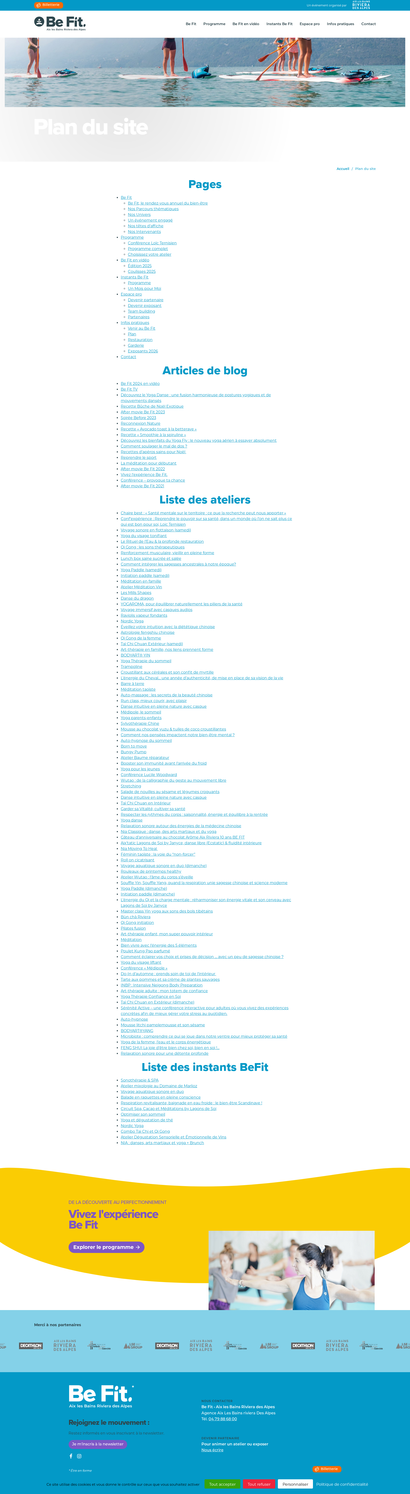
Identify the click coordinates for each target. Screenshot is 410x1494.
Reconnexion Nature (140, 423)
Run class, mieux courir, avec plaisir (154, 701)
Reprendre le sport (139, 457)
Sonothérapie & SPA (139, 1080)
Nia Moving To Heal (139, 848)
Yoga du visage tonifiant (144, 536)
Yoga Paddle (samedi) (141, 570)
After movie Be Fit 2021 (142, 486)
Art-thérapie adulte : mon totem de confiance (164, 991)
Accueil (343, 169)
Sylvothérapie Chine (140, 723)
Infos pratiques (340, 24)
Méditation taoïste (138, 689)
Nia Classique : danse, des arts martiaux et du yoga (168, 831)
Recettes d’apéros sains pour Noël (153, 452)
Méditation (131, 939)
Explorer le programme (103, 1247)
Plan (132, 334)
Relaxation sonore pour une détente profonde (165, 1053)
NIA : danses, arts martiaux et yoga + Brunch (162, 1143)
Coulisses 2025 (142, 271)
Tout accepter (222, 1484)
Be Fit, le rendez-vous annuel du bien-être (168, 203)
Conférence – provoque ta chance (153, 480)
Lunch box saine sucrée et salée (151, 558)
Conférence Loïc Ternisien (152, 243)
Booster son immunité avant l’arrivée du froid (164, 763)
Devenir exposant (145, 305)
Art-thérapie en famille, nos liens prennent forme (167, 649)
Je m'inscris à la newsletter (98, 1444)
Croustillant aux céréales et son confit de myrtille (167, 672)
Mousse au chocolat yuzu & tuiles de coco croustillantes (173, 729)
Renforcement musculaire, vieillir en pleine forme (167, 553)
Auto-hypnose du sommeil (146, 740)
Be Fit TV (129, 389)
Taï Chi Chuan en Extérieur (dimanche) (157, 1002)
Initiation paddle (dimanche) (148, 894)
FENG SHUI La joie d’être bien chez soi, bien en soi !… (170, 1048)
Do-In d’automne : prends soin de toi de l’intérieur (168, 974)
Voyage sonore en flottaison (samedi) (156, 530)
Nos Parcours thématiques (153, 209)
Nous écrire (212, 1450)
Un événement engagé (150, 220)
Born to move (134, 746)
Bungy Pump (133, 752)
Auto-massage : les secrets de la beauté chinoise (167, 695)
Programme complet (148, 249)
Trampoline (131, 666)
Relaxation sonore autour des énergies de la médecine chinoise (181, 826)
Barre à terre (132, 683)
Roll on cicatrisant (137, 860)
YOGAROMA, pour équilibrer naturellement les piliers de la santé (181, 604)
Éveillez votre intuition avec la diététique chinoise (168, 627)
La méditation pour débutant (149, 463)
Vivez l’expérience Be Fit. (144, 474)
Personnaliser (295, 1484)
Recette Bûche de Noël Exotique (152, 406)
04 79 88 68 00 (223, 1419)
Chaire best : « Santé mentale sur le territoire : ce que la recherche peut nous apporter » (203, 513)
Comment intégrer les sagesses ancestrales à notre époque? (178, 564)
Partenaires (138, 317)
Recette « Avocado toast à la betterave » (159, 429)
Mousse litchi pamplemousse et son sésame (163, 1025)
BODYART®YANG (137, 1030)
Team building (141, 311)
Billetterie (51, 5)
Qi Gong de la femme (141, 638)
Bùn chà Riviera (135, 917)
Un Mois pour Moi (144, 288)
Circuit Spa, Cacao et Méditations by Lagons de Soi (168, 1108)
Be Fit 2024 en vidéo (140, 383)
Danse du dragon (137, 598)
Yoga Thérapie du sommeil (146, 661)
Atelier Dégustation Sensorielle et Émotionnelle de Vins (173, 1137)
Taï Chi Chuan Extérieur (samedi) (152, 644)
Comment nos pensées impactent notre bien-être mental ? (178, 735)
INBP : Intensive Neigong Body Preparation (162, 985)
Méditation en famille (141, 581)
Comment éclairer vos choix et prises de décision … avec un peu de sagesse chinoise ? (202, 957)
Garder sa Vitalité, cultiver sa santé (153, 809)
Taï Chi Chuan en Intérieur (146, 803)
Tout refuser (259, 1484)
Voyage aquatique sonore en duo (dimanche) (164, 866)
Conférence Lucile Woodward (149, 774)
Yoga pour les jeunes (140, 769)
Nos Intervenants (144, 231)
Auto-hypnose (134, 1019)
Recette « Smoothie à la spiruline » (153, 435)
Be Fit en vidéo (246, 24)
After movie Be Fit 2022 (143, 469)
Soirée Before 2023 (138, 418)
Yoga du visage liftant (141, 962)
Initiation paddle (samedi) (145, 575)
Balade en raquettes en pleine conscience (161, 1097)
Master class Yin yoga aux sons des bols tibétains (167, 911)
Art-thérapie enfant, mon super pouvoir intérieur (167, 934)
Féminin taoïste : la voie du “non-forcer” (158, 854)
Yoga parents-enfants (141, 718)
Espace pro (310, 24)
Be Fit (191, 24)
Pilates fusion (133, 928)
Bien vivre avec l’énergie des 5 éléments (159, 945)
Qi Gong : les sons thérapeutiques (153, 547)
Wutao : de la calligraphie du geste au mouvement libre (173, 780)
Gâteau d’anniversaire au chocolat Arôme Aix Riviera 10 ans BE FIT (183, 837)
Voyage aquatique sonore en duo (152, 1091)
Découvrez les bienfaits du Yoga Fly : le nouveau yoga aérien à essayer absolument (199, 440)
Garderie (136, 345)
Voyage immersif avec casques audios (156, 610)
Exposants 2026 (143, 351)
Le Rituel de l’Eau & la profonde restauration (162, 541)
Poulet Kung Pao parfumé (145, 951)
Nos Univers (139, 214)
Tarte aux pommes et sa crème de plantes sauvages (170, 979)
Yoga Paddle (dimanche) (144, 888)
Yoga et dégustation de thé (147, 1120)
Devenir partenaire (145, 300)
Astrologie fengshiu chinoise (148, 632)
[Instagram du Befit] (79, 1457)
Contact (368, 24)
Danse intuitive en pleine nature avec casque (164, 706)
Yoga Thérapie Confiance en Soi (151, 996)
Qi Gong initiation (137, 922)
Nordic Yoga (132, 621)
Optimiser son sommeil (143, 1114)
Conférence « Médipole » (144, 968)
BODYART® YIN (135, 655)
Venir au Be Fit (141, 328)
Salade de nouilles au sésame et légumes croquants (170, 792)
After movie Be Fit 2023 (143, 412)
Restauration (140, 340)
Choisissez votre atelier (149, 254)
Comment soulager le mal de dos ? (154, 446)
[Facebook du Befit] (71, 1457)
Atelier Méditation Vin (141, 587)
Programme (214, 24)
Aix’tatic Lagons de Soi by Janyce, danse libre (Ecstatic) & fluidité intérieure (191, 843)
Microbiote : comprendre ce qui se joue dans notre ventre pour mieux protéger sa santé (204, 1036)
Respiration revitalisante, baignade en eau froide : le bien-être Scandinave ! (191, 1103)
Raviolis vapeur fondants (144, 615)
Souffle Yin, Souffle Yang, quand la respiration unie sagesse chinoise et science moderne (204, 883)
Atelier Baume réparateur (145, 757)
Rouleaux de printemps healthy (151, 871)
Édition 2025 (140, 266)
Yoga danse (132, 820)
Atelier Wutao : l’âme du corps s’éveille (157, 877)
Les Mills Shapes (136, 592)
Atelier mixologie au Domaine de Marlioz (159, 1086)
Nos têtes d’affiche (145, 226)
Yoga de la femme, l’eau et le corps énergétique (166, 1042)
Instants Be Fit (279, 24)
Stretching (131, 786)
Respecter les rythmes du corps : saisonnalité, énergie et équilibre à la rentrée (194, 814)
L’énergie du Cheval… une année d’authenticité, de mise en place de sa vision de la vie (202, 678)
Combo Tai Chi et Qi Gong (145, 1131)
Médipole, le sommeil (141, 712)
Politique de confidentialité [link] (342, 1484)
